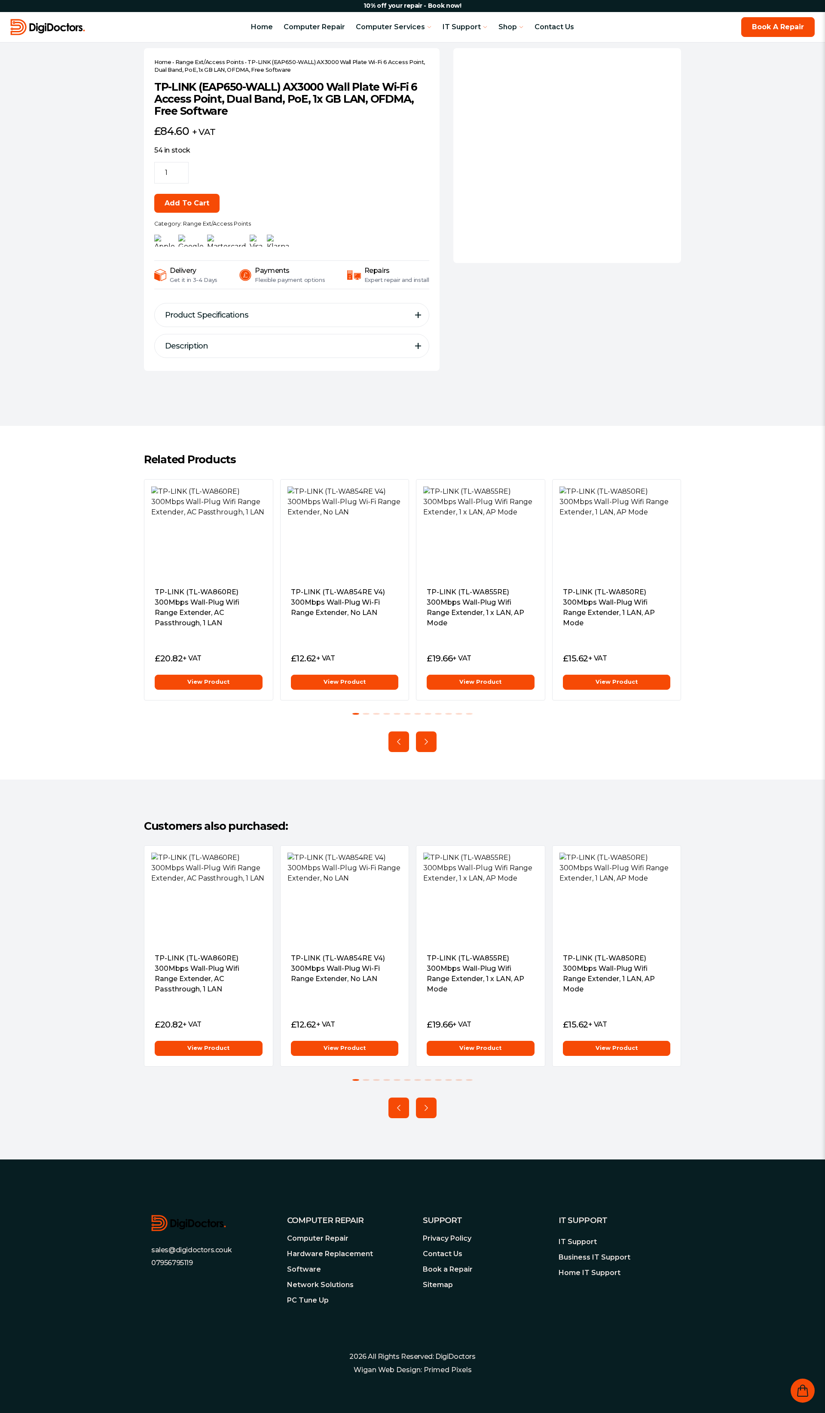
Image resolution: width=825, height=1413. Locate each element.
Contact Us (554, 27)
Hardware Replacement (330, 1254)
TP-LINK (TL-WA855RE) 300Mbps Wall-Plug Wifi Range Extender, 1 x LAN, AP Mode (475, 607)
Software (304, 1269)
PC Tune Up (308, 1300)
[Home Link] (90, 27)
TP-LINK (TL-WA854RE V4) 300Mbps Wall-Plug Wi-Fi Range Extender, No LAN (338, 602)
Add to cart (187, 203)
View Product (208, 682)
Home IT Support (589, 1273)
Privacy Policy (447, 1238)
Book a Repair (448, 1269)
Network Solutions (320, 1285)
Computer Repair (314, 27)
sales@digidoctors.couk (191, 1250)
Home (262, 27)
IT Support (578, 1242)
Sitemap (438, 1285)
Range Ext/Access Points (209, 62)
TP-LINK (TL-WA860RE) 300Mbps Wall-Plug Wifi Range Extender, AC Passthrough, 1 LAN (197, 607)
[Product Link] (208, 533)
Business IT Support (594, 1257)
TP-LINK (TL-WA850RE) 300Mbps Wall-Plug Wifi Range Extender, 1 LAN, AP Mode (609, 607)
